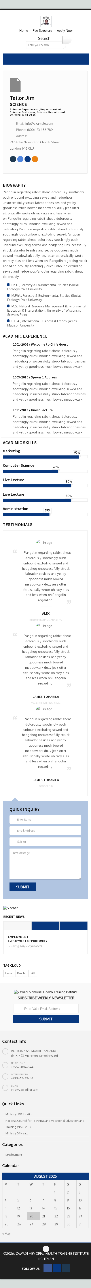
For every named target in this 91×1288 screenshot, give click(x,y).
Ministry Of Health (17, 1133)
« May (6, 1233)
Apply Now (64, 30)
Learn (8, 973)
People (21, 973)
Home (23, 30)
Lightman (46, 1259)
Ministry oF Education (19, 1114)
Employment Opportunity (27, 941)
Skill (32, 973)
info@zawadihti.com (24, 1089)
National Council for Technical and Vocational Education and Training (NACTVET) (45, 1124)
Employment (18, 937)
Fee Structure (42, 30)
